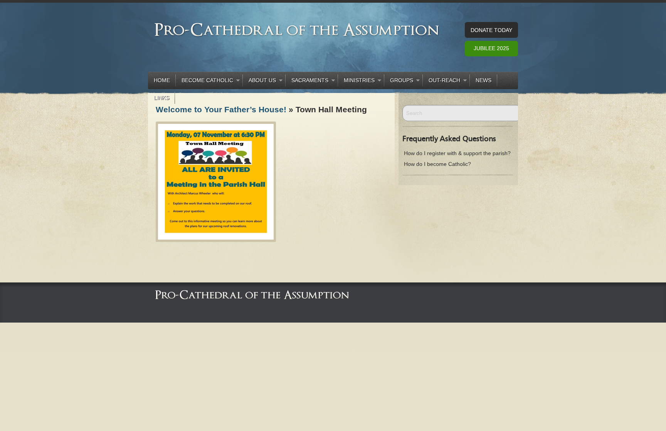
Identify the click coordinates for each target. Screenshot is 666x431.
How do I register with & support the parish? (457, 153)
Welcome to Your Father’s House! (221, 109)
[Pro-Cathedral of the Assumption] (297, 29)
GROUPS (398, 81)
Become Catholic (204, 81)
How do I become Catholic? (437, 164)
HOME (162, 80)
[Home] (252, 294)
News (483, 80)
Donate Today (491, 30)
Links (161, 98)
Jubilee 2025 (491, 48)
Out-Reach (441, 81)
